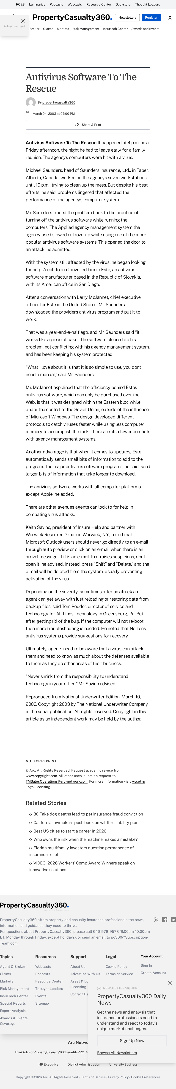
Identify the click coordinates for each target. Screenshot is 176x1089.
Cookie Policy (116, 966)
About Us (77, 966)
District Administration (84, 1064)
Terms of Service (119, 974)
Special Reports (13, 1003)
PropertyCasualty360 (49, 1052)
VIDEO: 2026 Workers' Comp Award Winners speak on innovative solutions (82, 866)
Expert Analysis (13, 1011)
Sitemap (42, 1003)
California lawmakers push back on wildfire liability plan (85, 822)
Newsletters (127, 17)
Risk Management (14, 989)
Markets (6, 981)
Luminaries (37, 4)
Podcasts (56, 4)
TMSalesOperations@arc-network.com (57, 781)
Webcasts (75, 4)
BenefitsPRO (74, 1052)
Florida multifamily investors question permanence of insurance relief (81, 851)
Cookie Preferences (145, 1077)
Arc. (46, 1077)
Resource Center (98, 4)
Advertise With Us (85, 974)
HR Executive (48, 1064)
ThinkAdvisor (24, 1052)
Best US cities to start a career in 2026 (69, 831)
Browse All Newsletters (117, 1053)
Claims (5, 974)
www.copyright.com (41, 776)
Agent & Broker (12, 966)
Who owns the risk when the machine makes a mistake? (85, 839)
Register (151, 17)
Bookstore (123, 4)
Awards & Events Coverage (14, 1021)
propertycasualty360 (58, 102)
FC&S (20, 4)
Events (41, 996)
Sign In (146, 965)
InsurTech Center (14, 996)
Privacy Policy (118, 1077)
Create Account (153, 973)
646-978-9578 (106, 931)
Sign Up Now (132, 1040)
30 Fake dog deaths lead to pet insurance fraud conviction (88, 814)
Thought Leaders (147, 4)
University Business (123, 1064)
